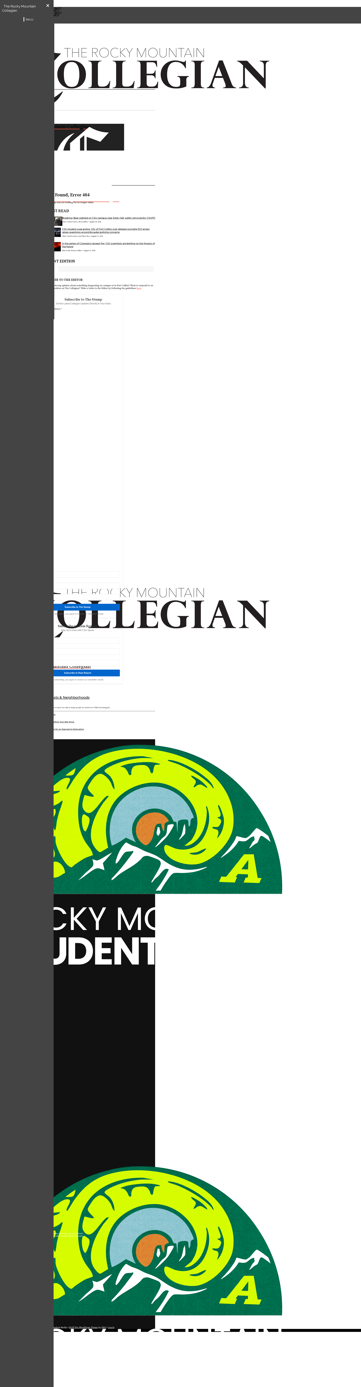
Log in (111, 1327)
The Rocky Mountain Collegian (19, 8)
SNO (104, 1327)
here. (139, 288)
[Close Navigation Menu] (47, 5)
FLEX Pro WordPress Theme (83, 1327)
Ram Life (30, 19)
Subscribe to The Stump (78, 607)
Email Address (54, 309)
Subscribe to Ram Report (77, 673)
